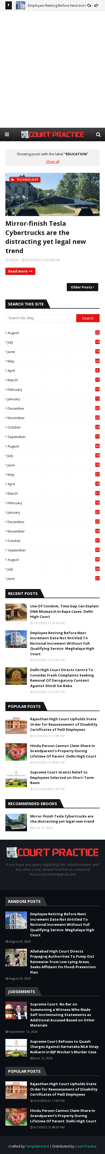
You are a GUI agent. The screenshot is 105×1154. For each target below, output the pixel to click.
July (53, 342)
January (53, 398)
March (53, 380)
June (53, 351)
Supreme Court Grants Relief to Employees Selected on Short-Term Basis (62, 777)
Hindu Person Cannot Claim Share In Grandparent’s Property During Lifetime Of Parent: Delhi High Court (63, 751)
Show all (53, 161)
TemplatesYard (37, 1146)
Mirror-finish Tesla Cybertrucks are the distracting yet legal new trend (45, 237)
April (53, 370)
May (53, 361)
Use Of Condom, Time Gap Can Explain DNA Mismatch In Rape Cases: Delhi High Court (64, 611)
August (53, 332)
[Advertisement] (52, 69)
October (53, 427)
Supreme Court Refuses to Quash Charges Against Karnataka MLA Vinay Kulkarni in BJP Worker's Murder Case (64, 1046)
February (53, 389)
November (53, 417)
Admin (14, 260)
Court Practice (86, 1146)
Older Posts (81, 287)
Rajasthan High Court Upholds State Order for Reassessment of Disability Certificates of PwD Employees (63, 724)
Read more (17, 271)
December (53, 408)
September (53, 436)
